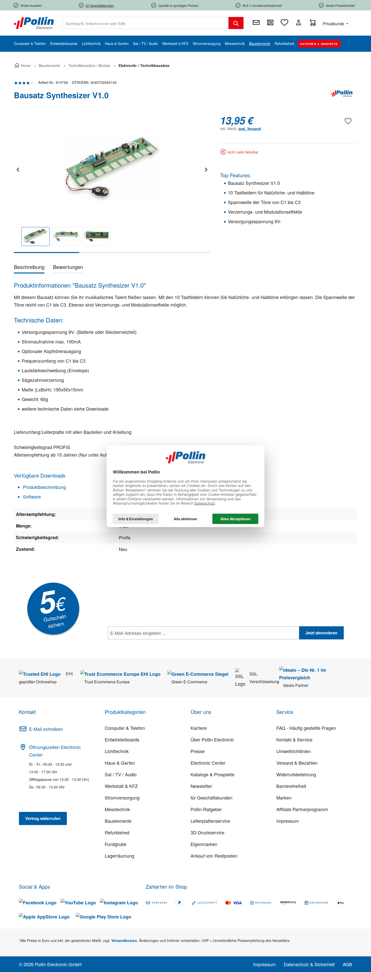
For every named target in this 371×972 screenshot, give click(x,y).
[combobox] (145, 23)
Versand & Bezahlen (296, 762)
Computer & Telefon (125, 728)
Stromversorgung (122, 797)
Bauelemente (118, 820)
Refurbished (117, 832)
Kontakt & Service (294, 739)
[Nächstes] (206, 169)
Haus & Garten (120, 762)
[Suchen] (236, 23)
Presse (198, 751)
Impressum (287, 820)
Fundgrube (115, 844)
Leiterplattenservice (210, 820)
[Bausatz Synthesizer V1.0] (111, 168)
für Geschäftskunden (211, 797)
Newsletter (201, 786)
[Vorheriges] (17, 169)
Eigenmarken (204, 844)
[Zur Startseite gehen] (34, 22)
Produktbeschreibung (44, 487)
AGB (347, 964)
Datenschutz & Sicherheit (309, 964)
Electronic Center (208, 762)
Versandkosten (124, 940)
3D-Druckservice (207, 832)
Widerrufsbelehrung (296, 774)
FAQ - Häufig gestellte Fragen (306, 728)
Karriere (199, 728)
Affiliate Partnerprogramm (302, 809)
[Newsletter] (256, 22)
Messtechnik (117, 809)
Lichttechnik (117, 751)
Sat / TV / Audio (121, 774)
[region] (112, 183)
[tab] (29, 267)
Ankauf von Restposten (214, 855)
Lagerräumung (119, 855)
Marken (284, 797)
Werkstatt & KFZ (121, 786)
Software (31, 496)
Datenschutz (140, 644)
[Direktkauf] (270, 22)
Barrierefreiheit (291, 786)
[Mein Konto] (299, 22)
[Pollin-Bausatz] (342, 97)
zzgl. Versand (249, 128)
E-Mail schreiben (46, 729)
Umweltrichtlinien (293, 751)
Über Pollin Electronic (212, 739)
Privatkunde (334, 24)
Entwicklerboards (122, 739)
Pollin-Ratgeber (206, 809)
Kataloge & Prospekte (212, 774)
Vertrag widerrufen (43, 818)
